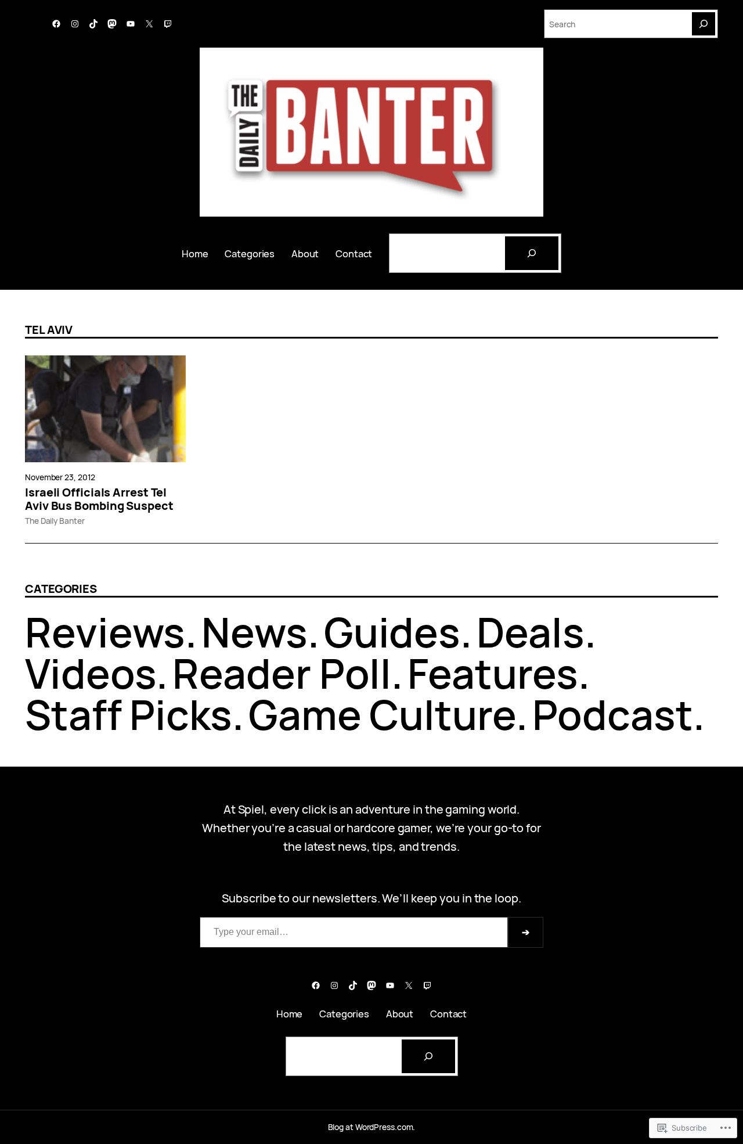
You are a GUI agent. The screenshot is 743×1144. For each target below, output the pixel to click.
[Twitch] (167, 23)
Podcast (612, 714)
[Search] (703, 23)
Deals (531, 632)
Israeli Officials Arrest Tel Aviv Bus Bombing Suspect (99, 499)
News (254, 632)
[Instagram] (75, 23)
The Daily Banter (54, 520)
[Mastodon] (112, 23)
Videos (90, 673)
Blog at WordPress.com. (372, 1126)
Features (492, 673)
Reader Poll (281, 673)
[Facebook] (56, 23)
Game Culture (382, 714)
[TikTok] (93, 23)
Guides (392, 632)
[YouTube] (130, 23)
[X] (149, 23)
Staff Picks (128, 714)
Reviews (105, 632)
